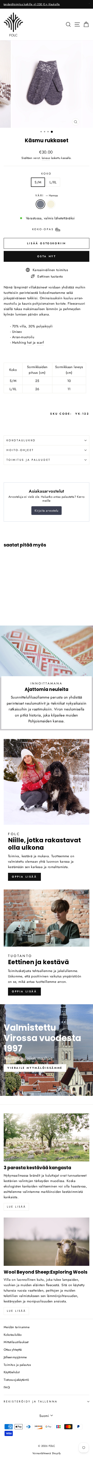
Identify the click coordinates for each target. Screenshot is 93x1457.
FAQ (7, 1387)
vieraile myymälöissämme (35, 1068)
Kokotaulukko (13, 1334)
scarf (40, 342)
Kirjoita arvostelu (46, 510)
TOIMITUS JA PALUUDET (28, 460)
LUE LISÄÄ (16, 1311)
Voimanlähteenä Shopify (46, 1453)
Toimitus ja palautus (17, 1365)
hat (29, 342)
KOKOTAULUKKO (21, 440)
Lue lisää (16, 1207)
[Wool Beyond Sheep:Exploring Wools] (46, 1242)
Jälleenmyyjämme (15, 1357)
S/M (38, 182)
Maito (50, 204)
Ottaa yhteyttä (13, 1349)
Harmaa (40, 204)
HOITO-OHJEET (20, 450)
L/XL (53, 182)
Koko (46, 174)
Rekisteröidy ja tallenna (31, 1402)
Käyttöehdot (11, 1372)
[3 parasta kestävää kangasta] (46, 1137)
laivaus (46, 158)
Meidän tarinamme (16, 1327)
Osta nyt (46, 256)
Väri (46, 195)
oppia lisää (24, 877)
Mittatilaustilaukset (16, 1342)
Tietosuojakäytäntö (16, 1380)
